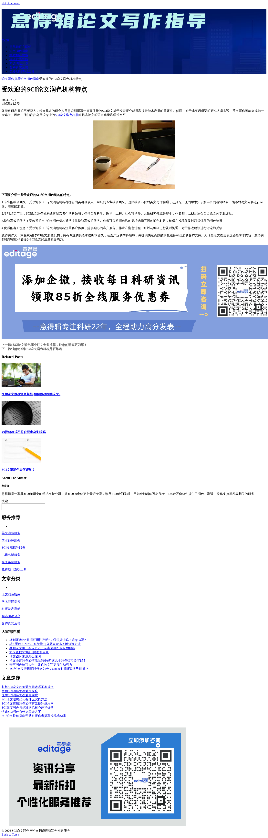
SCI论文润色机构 (67, 115)
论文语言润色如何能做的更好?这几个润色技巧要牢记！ (47, 660)
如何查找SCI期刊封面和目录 (29, 652)
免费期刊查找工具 (22, 71)
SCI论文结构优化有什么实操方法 (24, 699)
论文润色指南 (18, 51)
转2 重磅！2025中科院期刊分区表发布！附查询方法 (45, 644)
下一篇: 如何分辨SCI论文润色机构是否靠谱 (32, 349)
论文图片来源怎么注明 (25, 656)
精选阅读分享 (18, 63)
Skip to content (11, 3)
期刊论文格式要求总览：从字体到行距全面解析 (42, 648)
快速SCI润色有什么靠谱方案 (21, 711)
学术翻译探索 (18, 55)
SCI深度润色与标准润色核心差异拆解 (28, 707)
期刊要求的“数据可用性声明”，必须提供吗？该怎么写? (47, 640)
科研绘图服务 (11, 562)
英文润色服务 (11, 533)
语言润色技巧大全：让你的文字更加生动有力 (40, 664)
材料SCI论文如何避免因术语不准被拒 (28, 687)
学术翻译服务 (11, 540)
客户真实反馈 (18, 67)
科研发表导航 (18, 59)
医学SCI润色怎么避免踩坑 (20, 695)
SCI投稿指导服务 (13, 547)
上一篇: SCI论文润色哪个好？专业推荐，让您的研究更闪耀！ (44, 344)
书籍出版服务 (11, 555)
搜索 (5, 501)
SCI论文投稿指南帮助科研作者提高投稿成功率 (34, 715)
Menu (5, 40)
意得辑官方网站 (20, 46)
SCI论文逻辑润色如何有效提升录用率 (28, 703)
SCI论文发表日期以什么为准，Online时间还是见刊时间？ (49, 668)
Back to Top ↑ (10, 834)
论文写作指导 (11, 78)
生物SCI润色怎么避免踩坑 (20, 691)
